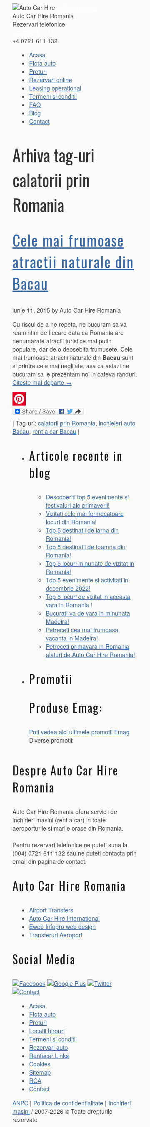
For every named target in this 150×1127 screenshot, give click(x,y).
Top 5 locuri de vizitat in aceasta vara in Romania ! (88, 600)
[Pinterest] (75, 399)
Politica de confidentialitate (68, 1103)
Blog (35, 113)
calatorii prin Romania (66, 423)
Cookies (39, 1064)
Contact (39, 121)
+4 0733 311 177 (35, 32)
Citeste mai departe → (42, 382)
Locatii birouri (47, 1031)
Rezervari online (50, 80)
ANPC (20, 1103)
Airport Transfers (51, 910)
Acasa (37, 55)
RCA (35, 1080)
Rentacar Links (49, 1055)
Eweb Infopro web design (62, 926)
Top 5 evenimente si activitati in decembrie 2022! (87, 584)
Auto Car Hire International (64, 918)
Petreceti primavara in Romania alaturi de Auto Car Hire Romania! (90, 650)
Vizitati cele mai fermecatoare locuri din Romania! (85, 517)
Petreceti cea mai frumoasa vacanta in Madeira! (82, 634)
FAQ (35, 104)
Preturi (38, 71)
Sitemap (40, 1072)
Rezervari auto (48, 1047)
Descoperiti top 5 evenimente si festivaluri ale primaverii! (87, 501)
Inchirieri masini (75, 7)
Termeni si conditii (53, 96)
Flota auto (42, 63)
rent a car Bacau (54, 431)
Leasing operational (55, 88)
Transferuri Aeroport (55, 935)
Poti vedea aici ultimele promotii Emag (79, 732)
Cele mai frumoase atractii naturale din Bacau (73, 261)
